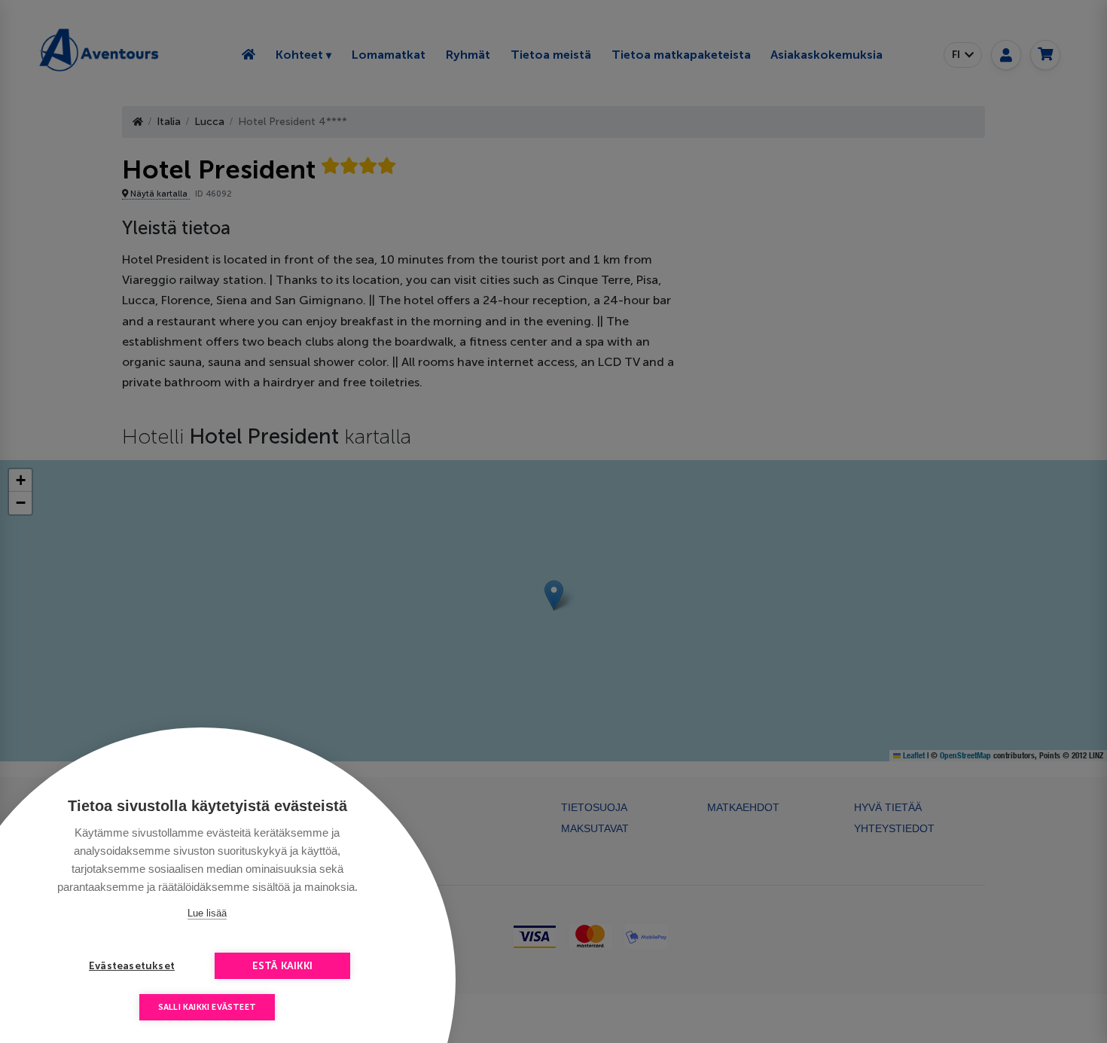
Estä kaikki (282, 965)
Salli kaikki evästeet (207, 1007)
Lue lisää (207, 913)
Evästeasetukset (132, 965)
